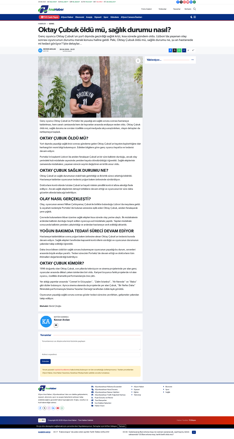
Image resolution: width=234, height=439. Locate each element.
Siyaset (98, 17)
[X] (45, 408)
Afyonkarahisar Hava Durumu (106, 389)
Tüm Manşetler (101, 400)
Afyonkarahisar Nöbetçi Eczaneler (108, 387)
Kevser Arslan (62, 320)
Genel (51, 24)
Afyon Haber (67, 17)
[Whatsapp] (62, 408)
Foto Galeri (146, 9)
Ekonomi (79, 17)
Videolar (162, 9)
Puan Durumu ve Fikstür (104, 398)
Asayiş (89, 17)
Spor (106, 17)
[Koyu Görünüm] (192, 17)
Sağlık (168, 392)
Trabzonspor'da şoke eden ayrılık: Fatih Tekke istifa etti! (84, 432)
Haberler (42, 24)
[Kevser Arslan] (46, 321)
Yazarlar (176, 9)
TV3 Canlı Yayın (50, 17)
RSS (43, 420)
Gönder (45, 361)
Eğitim (136, 392)
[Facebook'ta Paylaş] (170, 50)
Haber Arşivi (99, 406)
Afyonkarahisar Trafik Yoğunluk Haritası (110, 395)
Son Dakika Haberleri (103, 403)
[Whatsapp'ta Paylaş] (179, 50)
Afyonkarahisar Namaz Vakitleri (107, 392)
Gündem (114, 17)
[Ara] (194, 9)
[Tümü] (192, 60)
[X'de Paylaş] (175, 50)
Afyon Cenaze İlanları (131, 17)
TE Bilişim (192, 420)
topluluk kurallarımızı (62, 370)
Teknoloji (137, 395)
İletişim (188, 9)
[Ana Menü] (195, 17)
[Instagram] (49, 408)
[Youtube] (58, 408)
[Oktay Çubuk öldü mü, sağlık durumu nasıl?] (90, 87)
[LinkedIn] (53, 408)
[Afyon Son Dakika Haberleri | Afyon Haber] (51, 9)
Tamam (122, 426)
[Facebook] (40, 408)
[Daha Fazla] (184, 50)
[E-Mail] (56, 325)
